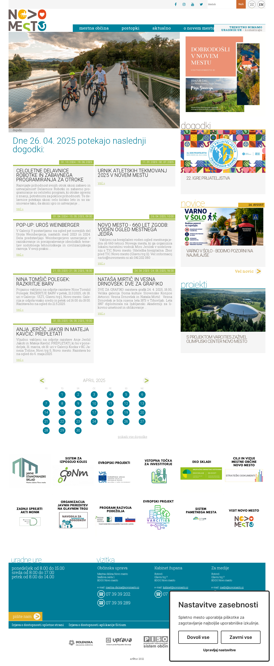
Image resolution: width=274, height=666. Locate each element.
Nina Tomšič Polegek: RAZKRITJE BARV (43, 282)
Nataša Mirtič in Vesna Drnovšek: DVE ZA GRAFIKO (130, 282)
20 (142, 412)
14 (46, 412)
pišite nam (22, 616)
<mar (42, 380)
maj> (146, 380)
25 (110, 421)
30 (78, 430)
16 (78, 412)
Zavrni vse (240, 637)
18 (110, 412)
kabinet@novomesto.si (175, 587)
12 (126, 403)
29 (62, 430)
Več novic (244, 271)
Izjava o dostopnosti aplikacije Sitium (97, 625)
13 (142, 403)
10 (94, 403)
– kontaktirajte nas (241, 29)
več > (20, 209)
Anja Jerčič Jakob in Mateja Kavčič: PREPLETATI (52, 332)
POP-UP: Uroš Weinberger (47, 225)
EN (261, 4)
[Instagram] (184, 4)
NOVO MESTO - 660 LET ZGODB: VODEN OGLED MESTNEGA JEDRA (133, 229)
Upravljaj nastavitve (219, 650)
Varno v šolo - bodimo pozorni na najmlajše (219, 253)
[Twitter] (201, 4)
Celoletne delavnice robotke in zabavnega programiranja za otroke (49, 175)
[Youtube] (192, 4)
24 (94, 421)
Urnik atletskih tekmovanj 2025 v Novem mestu (132, 173)
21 (46, 421)
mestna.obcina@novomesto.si (122, 587)
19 (126, 412)
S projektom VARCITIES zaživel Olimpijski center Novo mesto (216, 339)
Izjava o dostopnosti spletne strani (38, 625)
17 (94, 412)
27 (142, 421)
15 (62, 412)
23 (78, 421)
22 (62, 421)
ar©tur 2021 (137, 658)
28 (46, 430)
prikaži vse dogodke (132, 437)
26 (126, 421)
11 (110, 403)
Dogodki (17, 130)
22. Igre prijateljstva (208, 178)
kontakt (252, 4)
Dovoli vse (198, 637)
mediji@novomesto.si (232, 587)
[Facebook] (175, 4)
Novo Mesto (37, 20)
